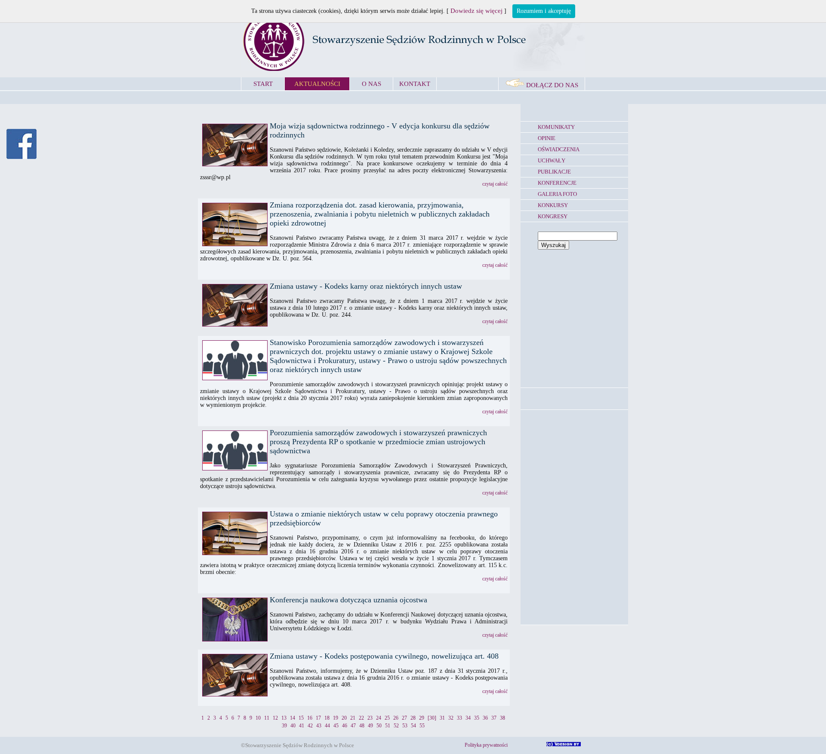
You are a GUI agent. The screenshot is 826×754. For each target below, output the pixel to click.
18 (327, 718)
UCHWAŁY (551, 160)
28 (413, 718)
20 (344, 718)
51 (387, 726)
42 (310, 726)
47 (353, 726)
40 (293, 726)
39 (284, 726)
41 (301, 726)
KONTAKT (414, 83)
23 (370, 718)
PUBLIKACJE (554, 171)
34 (468, 718)
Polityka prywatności (486, 745)
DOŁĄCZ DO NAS (551, 85)
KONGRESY (552, 216)
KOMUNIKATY (556, 127)
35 (476, 718)
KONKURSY (553, 205)
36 (485, 718)
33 (459, 718)
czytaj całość (495, 184)
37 (493, 718)
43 (318, 726)
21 (352, 718)
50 (379, 726)
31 (442, 718)
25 (387, 718)
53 (404, 726)
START (263, 83)
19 (335, 718)
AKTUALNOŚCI (317, 83)
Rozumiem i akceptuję (544, 11)
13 (284, 718)
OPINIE (546, 138)
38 (502, 718)
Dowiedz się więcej (476, 10)
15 (301, 718)
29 (421, 718)
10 (258, 718)
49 (370, 726)
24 (378, 718)
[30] (432, 718)
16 (309, 718)
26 (395, 718)
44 (327, 726)
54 (413, 726)
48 (361, 726)
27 (404, 718)
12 (275, 718)
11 (266, 718)
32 (450, 718)
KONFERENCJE (557, 183)
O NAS (371, 83)
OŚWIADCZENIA (558, 149)
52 (396, 726)
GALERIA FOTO (557, 194)
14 (292, 718)
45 (336, 726)
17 (318, 718)
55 (422, 726)
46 (344, 726)
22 (361, 718)
